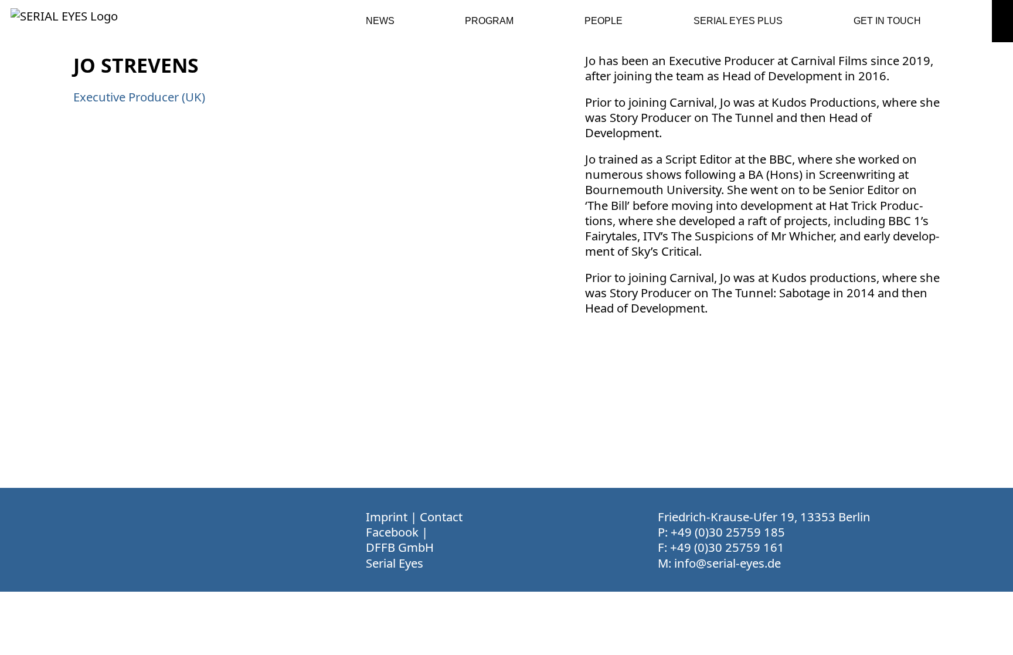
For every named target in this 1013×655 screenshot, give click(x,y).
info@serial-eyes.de (727, 563)
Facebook (392, 532)
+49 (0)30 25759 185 (728, 532)
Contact (441, 516)
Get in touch (887, 21)
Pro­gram (489, 21)
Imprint (386, 516)
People (603, 21)
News (380, 21)
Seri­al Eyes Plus (738, 21)
